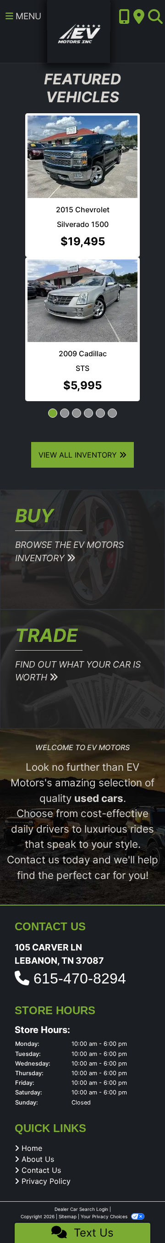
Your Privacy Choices (105, 1216)
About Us (38, 1159)
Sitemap (68, 1216)
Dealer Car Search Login (81, 1209)
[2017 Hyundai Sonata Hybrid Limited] (91, 138)
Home (32, 1148)
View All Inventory (78, 454)
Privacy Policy (46, 1181)
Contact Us (41, 1170)
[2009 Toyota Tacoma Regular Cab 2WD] (91, 242)
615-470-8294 (79, 978)
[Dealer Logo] (79, 30)
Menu (27, 16)
